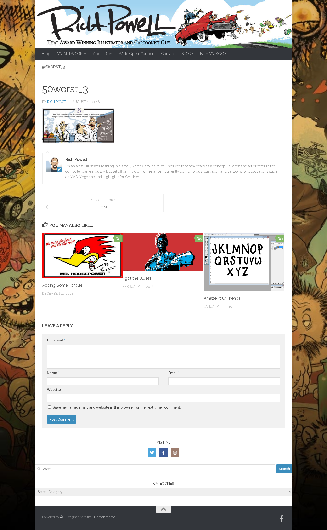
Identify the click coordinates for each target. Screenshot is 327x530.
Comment (56, 340)
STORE (187, 54)
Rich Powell (58, 102)
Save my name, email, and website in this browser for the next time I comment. (117, 407)
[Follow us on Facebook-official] (281, 518)
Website (54, 390)
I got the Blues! (137, 278)
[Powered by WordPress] (61, 516)
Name (53, 373)
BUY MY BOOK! (213, 54)
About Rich (102, 54)
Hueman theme (103, 517)
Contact (168, 54)
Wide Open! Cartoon (136, 54)
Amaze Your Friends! (223, 298)
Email (173, 373)
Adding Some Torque (62, 285)
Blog (46, 54)
